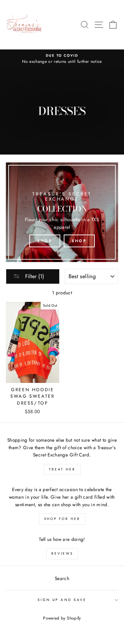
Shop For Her (62, 518)
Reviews (62, 553)
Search (62, 578)
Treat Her (62, 469)
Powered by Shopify (62, 618)
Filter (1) (33, 276)
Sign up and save (62, 599)
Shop (44, 240)
